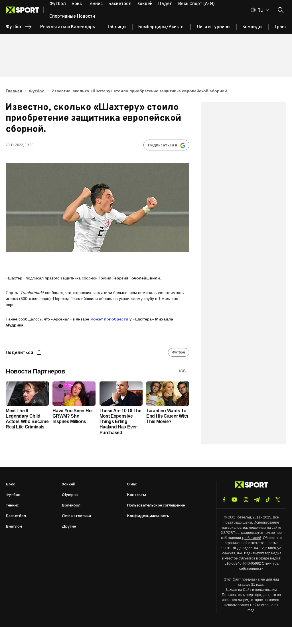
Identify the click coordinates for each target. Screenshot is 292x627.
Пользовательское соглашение (156, 505)
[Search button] (280, 10)
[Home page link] (25, 10)
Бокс (10, 484)
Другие (69, 526)
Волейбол (71, 505)
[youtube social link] (234, 499)
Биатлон (14, 526)
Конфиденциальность (148, 516)
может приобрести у (111, 319)
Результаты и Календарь (67, 27)
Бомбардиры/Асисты (161, 27)
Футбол (36, 91)
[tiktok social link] (267, 499)
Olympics (70, 495)
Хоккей (68, 484)
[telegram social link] (257, 499)
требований (251, 538)
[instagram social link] (246, 499)
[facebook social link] (224, 499)
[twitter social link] (277, 499)
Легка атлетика (76, 516)
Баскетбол (16, 516)
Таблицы (116, 27)
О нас (132, 484)
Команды (252, 27)
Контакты (136, 495)
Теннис (12, 505)
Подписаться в (162, 145)
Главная (14, 91)
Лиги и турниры (213, 27)
